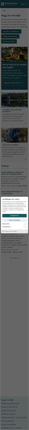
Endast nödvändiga (14, 220)
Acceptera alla (14, 215)
